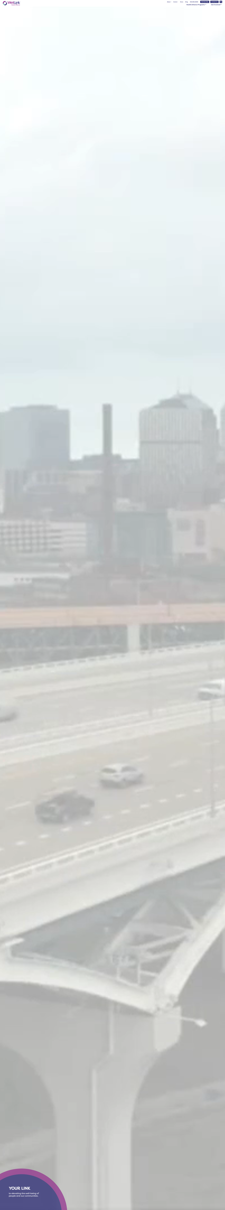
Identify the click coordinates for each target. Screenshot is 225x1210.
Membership (204, 2)
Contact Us (214, 2)
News (181, 2)
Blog (186, 2)
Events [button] (175, 2)
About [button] (168, 2)
